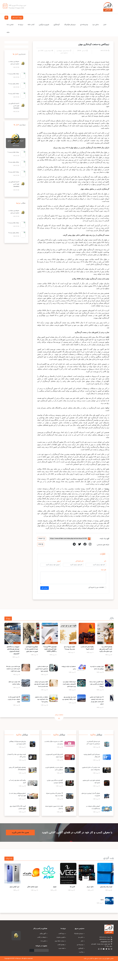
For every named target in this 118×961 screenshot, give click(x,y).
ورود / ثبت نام (17, 18)
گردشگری (57, 25)
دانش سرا (96, 25)
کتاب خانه (31, 25)
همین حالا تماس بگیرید (20, 832)
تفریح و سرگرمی (44, 25)
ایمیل (59, 561)
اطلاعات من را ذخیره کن (96, 587)
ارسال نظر (44, 588)
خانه (8, 32)
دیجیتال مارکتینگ (70, 25)
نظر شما (103, 570)
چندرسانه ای (84, 25)
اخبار (104, 25)
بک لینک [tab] (9, 858)
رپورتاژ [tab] (8, 618)
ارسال (31, 950)
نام (105, 561)
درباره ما (20, 25)
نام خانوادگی (79, 561)
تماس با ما (10, 25)
